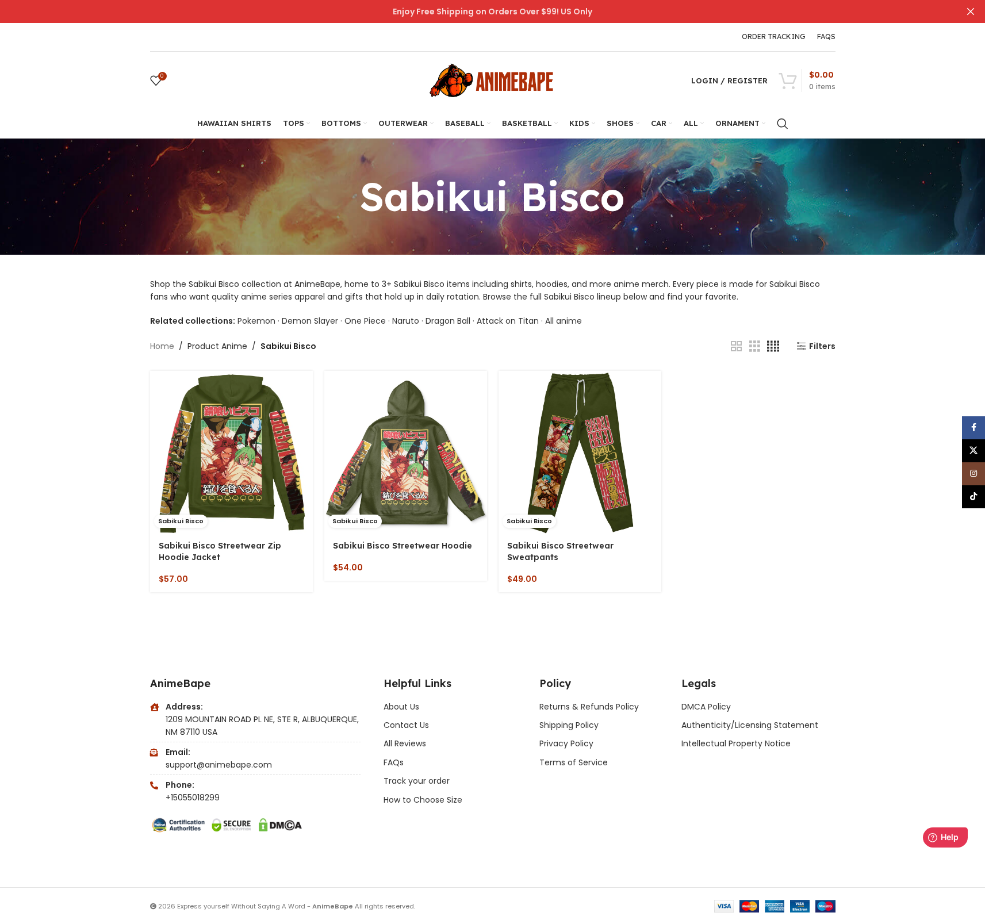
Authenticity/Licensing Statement (749, 725)
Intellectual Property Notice (736, 743)
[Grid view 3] (754, 346)
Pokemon (256, 321)
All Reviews (405, 743)
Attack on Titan (508, 321)
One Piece (365, 321)
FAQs (394, 762)
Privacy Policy (566, 743)
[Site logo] (493, 80)
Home (162, 346)
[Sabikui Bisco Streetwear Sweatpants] (580, 452)
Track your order (417, 781)
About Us (401, 706)
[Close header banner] (970, 11)
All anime (563, 321)
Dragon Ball (448, 321)
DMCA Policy (706, 706)
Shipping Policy (569, 725)
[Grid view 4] (773, 346)
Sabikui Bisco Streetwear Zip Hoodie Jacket (220, 551)
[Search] (782, 123)
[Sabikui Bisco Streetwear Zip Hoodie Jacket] (231, 452)
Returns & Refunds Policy (590, 706)
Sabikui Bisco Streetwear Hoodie (402, 545)
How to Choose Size (423, 800)
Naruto (405, 321)
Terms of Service (573, 762)
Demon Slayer (310, 321)
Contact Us (406, 725)
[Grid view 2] (736, 346)
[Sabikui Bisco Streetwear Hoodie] (405, 452)
